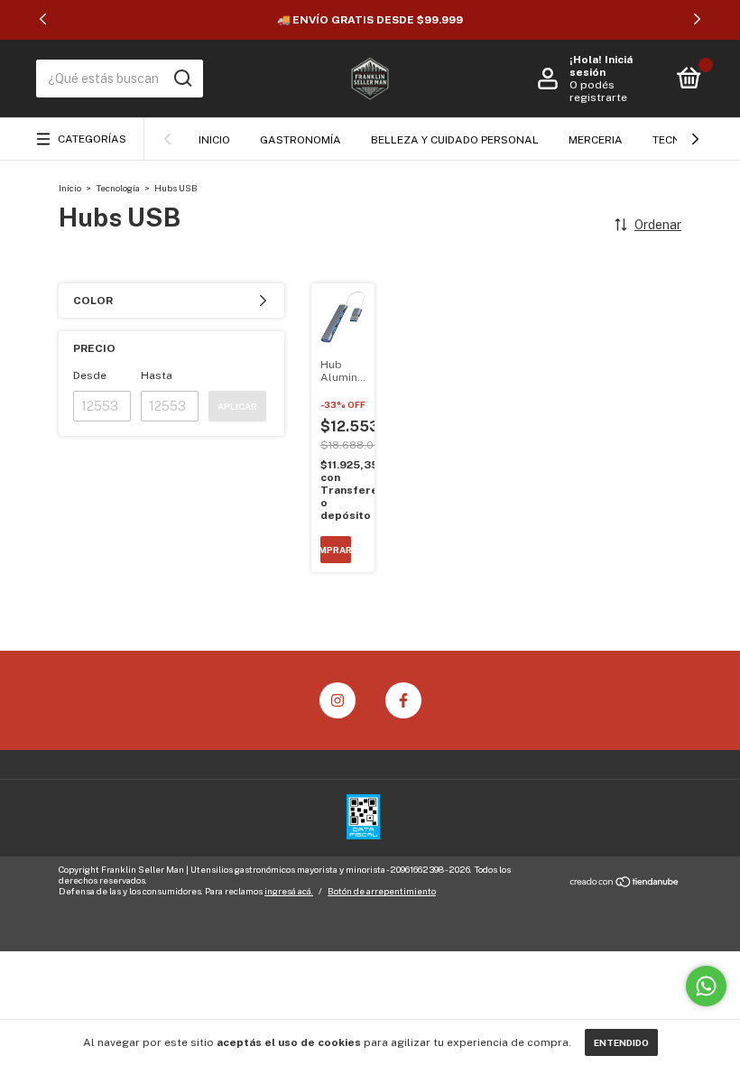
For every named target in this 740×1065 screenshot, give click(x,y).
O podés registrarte (598, 91)
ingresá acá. (288, 890)
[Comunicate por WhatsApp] (706, 986)
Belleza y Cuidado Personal (455, 140)
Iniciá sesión (601, 66)
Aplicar (237, 406)
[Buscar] (182, 78)
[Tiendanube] (625, 882)
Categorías (92, 139)
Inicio (214, 140)
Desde (89, 375)
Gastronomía (300, 140)
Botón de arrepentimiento (382, 890)
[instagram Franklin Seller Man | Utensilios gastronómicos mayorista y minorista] (337, 700)
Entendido (621, 1042)
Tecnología (118, 187)
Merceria (596, 140)
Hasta (156, 375)
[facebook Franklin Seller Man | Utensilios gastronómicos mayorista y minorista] (403, 700)
